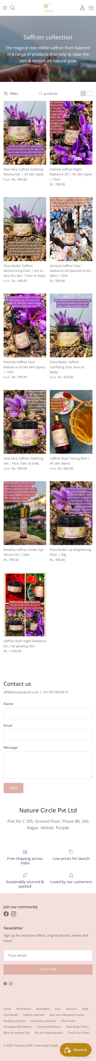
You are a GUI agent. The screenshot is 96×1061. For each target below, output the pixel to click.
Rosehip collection (15, 1021)
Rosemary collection (43, 1021)
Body (85, 1009)
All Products (23, 1009)
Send (13, 788)
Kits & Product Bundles (49, 1033)
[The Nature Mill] (48, 7)
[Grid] (83, 93)
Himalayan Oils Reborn (18, 1027)
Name (8, 703)
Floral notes (68, 1021)
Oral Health (11, 1015)
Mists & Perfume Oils (17, 1033)
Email (8, 725)
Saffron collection (34, 1015)
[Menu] (5, 8)
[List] (89, 93)
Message (11, 747)
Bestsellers (43, 1009)
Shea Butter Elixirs (77, 1027)
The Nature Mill (23, 1045)
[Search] (15, 8)
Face (58, 1009)
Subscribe (48, 969)
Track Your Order (79, 1033)
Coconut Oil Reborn (49, 1027)
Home (7, 1009)
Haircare (71, 1009)
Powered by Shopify (46, 1045)
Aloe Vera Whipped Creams (67, 1015)
